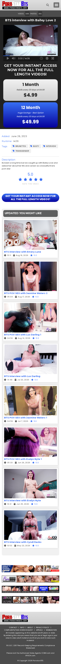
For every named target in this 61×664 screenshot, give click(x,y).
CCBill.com (45, 653)
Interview (51, 146)
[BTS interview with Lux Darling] (30, 346)
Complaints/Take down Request (18, 630)
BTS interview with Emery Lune (22, 251)
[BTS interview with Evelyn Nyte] (30, 470)
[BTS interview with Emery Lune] (30, 222)
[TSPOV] (30, 599)
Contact (13, 627)
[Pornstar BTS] (15, 5)
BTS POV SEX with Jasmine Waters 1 (25, 417)
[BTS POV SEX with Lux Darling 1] (30, 305)
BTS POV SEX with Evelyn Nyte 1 (23, 459)
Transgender (22, 151)
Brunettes (21, 146)
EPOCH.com (30, 655)
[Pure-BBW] (30, 579)
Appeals (39, 630)
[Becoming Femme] (30, 589)
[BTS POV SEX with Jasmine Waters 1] (30, 388)
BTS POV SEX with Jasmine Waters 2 (26, 293)
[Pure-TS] (30, 568)
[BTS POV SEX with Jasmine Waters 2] (30, 263)
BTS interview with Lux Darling (22, 376)
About (30, 627)
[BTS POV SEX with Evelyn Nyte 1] (30, 429)
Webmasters (51, 630)
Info (22, 627)
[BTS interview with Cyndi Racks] (30, 512)
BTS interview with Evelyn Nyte (22, 500)
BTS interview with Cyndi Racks (22, 542)
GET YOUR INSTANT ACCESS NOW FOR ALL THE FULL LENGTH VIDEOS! (30, 197)
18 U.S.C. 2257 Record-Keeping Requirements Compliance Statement (30, 646)
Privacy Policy (42, 627)
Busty (36, 146)
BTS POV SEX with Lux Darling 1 (22, 334)
